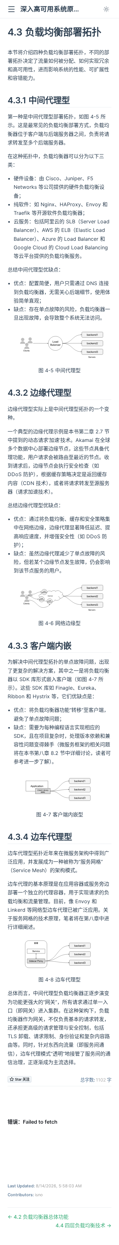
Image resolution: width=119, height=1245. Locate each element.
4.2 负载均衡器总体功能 (40, 1217)
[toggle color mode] (106, 9)
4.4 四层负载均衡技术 (81, 1225)
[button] (11, 9)
